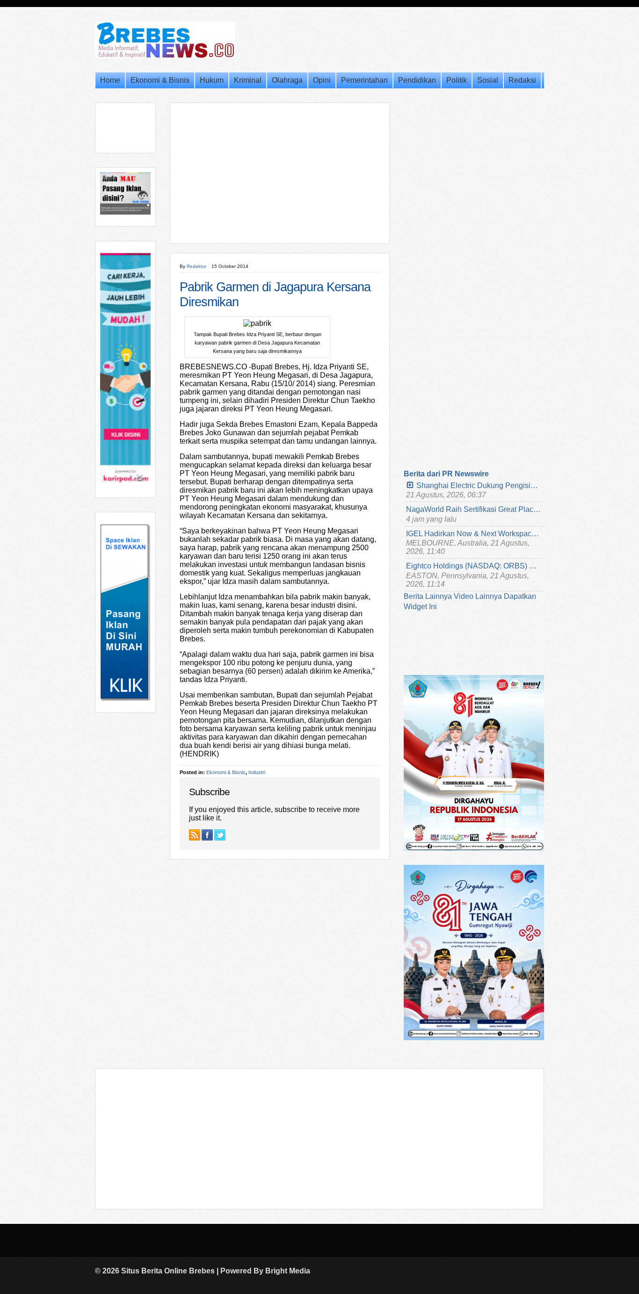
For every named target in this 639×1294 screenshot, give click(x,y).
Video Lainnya (478, 596)
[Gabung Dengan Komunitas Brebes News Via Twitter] (219, 835)
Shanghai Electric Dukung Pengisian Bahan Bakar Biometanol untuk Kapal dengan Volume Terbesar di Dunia (479, 485)
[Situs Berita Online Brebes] (165, 56)
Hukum (212, 80)
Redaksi (522, 80)
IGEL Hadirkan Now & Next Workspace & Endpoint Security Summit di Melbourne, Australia (474, 534)
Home (110, 80)
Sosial (487, 80)
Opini (322, 80)
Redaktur (196, 266)
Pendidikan (417, 80)
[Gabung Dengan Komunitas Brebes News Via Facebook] (207, 835)
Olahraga (287, 80)
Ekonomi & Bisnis (160, 80)
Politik (456, 80)
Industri (256, 772)
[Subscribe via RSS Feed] (194, 835)
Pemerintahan (364, 80)
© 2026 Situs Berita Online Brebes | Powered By (180, 1271)
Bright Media (287, 1271)
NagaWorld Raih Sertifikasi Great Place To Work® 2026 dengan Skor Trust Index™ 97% (474, 509)
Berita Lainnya (428, 596)
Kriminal (247, 80)
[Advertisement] (280, 173)
